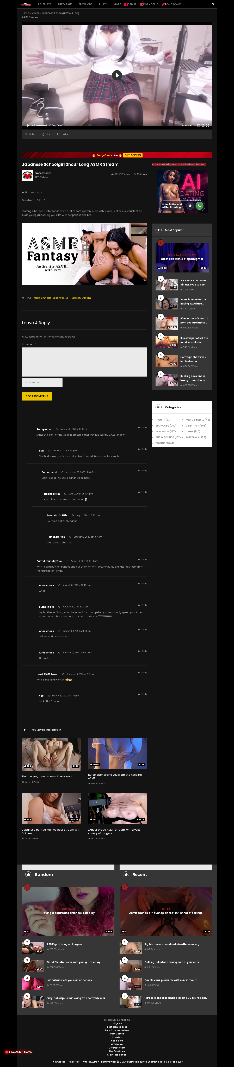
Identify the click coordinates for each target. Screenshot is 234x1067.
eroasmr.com (43, 173)
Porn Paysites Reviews (117, 1030)
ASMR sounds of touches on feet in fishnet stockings (165, 913)
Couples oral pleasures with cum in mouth (170, 980)
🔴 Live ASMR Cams (18, 1052)
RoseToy (117, 1037)
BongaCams (173, 4)
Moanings (162, 431)
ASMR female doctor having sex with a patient (193, 303)
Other (190, 431)
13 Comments (33, 192)
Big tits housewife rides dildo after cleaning (171, 944)
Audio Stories (195, 420)
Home (25, 13)
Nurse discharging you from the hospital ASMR (115, 776)
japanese (58, 298)
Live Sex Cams (117, 1051)
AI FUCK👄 (188, 125)
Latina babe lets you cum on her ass (69, 980)
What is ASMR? (91, 1061)
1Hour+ (160, 420)
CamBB (132, 4)
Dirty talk (65, 4)
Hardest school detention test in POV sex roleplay (175, 998)
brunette (46, 298)
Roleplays (44, 4)
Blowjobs (85, 4)
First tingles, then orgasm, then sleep (47, 776)
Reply (144, 427)
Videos (35, 13)
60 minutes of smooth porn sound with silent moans (194, 322)
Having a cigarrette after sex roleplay (68, 913)
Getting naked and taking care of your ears (171, 962)
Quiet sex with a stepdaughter (182, 259)
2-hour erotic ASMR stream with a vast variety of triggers (114, 831)
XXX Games (117, 1044)
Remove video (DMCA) (113, 1061)
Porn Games (117, 1033)
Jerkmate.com (117, 1047)
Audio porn (117, 1040)
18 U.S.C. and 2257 (173, 1061)
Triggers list (74, 1061)
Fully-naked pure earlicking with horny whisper (76, 998)
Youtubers (163, 443)
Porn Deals (150, 4)
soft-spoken (73, 298)
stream (86, 298)
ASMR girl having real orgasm (65, 944)
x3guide (117, 1023)
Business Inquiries (137, 1061)
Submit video (155, 1061)
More (117, 4)
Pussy (103, 4)
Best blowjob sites (117, 1026)
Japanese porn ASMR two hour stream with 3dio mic (51, 831)
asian (37, 298)
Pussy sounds (165, 437)
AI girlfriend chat (116, 1054)
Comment (29, 344)
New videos (59, 1061)
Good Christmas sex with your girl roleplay (73, 962)
